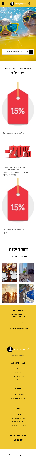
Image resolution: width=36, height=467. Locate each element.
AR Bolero (13, 68)
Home (7, 68)
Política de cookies (18, 421)
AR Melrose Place (18, 376)
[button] (31, 52)
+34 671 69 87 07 (18, 323)
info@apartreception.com (18, 329)
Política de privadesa (18, 418)
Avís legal (18, 414)
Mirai (26, 455)
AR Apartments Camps (18, 398)
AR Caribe (18, 369)
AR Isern (18, 402)
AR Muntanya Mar (18, 394)
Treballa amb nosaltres (18, 429)
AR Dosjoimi (18, 372)
